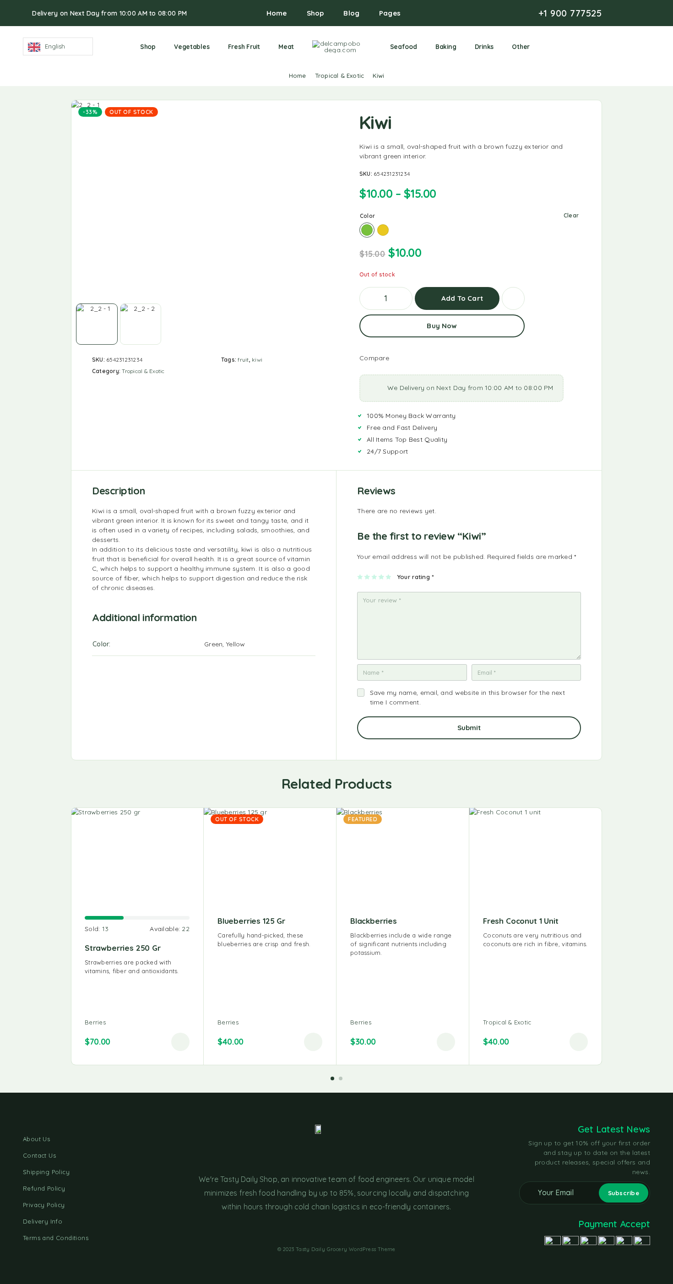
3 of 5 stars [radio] (374, 577)
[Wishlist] (632, 46)
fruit (243, 359)
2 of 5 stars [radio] (367, 577)
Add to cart (462, 295)
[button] (180, 1042)
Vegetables (191, 46)
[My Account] (618, 46)
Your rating (415, 576)
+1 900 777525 (570, 13)
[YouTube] (632, 13)
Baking (445, 46)
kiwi (257, 359)
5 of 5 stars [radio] (388, 577)
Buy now (442, 325)
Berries (95, 1022)
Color (367, 215)
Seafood (403, 46)
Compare (374, 358)
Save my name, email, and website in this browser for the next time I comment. (467, 697)
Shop (315, 13)
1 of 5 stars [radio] (360, 577)
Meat (286, 46)
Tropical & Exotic (339, 75)
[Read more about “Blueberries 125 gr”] (313, 1042)
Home (276, 13)
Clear (571, 215)
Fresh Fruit (244, 46)
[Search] (604, 46)
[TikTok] (647, 13)
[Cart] (646, 46)
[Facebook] (618, 13)
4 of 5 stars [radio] (381, 577)
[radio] (367, 230)
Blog (351, 13)
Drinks (484, 46)
